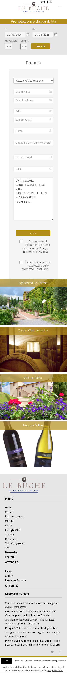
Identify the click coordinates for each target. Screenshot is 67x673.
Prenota (41, 46)
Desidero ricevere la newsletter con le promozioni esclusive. (36, 266)
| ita (49, 1)
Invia (33, 233)
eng (43, 1)
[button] (27, 34)
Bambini (24, 41)
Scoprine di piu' (55, 670)
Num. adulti (11, 41)
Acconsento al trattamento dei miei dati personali (36, 246)
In (6, 29)
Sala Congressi (14, 543)
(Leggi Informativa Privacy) (35, 250)
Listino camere (14, 516)
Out (34, 29)
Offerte (11, 585)
